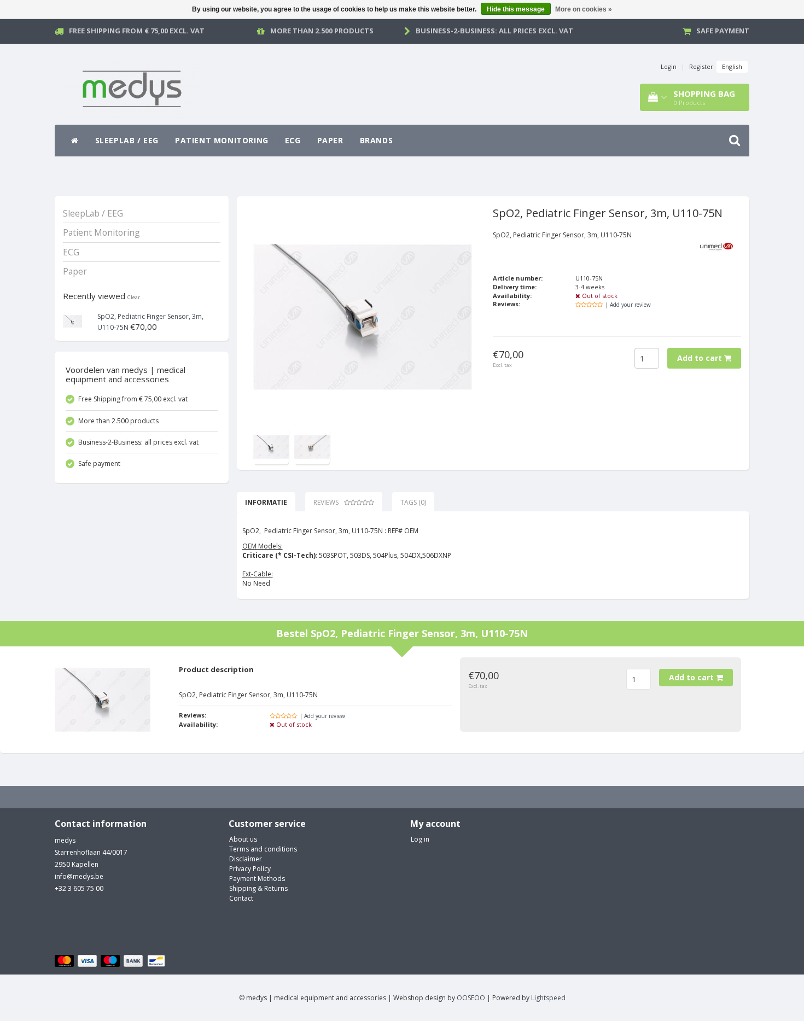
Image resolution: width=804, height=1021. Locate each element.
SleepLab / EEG (127, 140)
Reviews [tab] (326, 502)
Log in (420, 839)
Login (669, 66)
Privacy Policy (250, 868)
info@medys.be (79, 876)
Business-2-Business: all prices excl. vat (494, 31)
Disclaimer (245, 859)
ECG (293, 140)
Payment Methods (257, 878)
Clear (133, 297)
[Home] (75, 141)
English (732, 66)
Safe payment (722, 31)
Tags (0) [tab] (413, 502)
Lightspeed (548, 997)
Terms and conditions (263, 849)
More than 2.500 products (322, 31)
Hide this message (516, 9)
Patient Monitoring (222, 140)
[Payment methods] (111, 961)
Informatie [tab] (266, 502)
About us (243, 839)
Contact (241, 898)
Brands (376, 140)
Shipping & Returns (258, 888)
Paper (330, 140)
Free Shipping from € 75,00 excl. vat (137, 31)
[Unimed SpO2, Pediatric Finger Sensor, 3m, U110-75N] (72, 320)
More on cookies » (583, 9)
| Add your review (628, 304)
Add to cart (700, 358)
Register (701, 66)
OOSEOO (471, 997)
